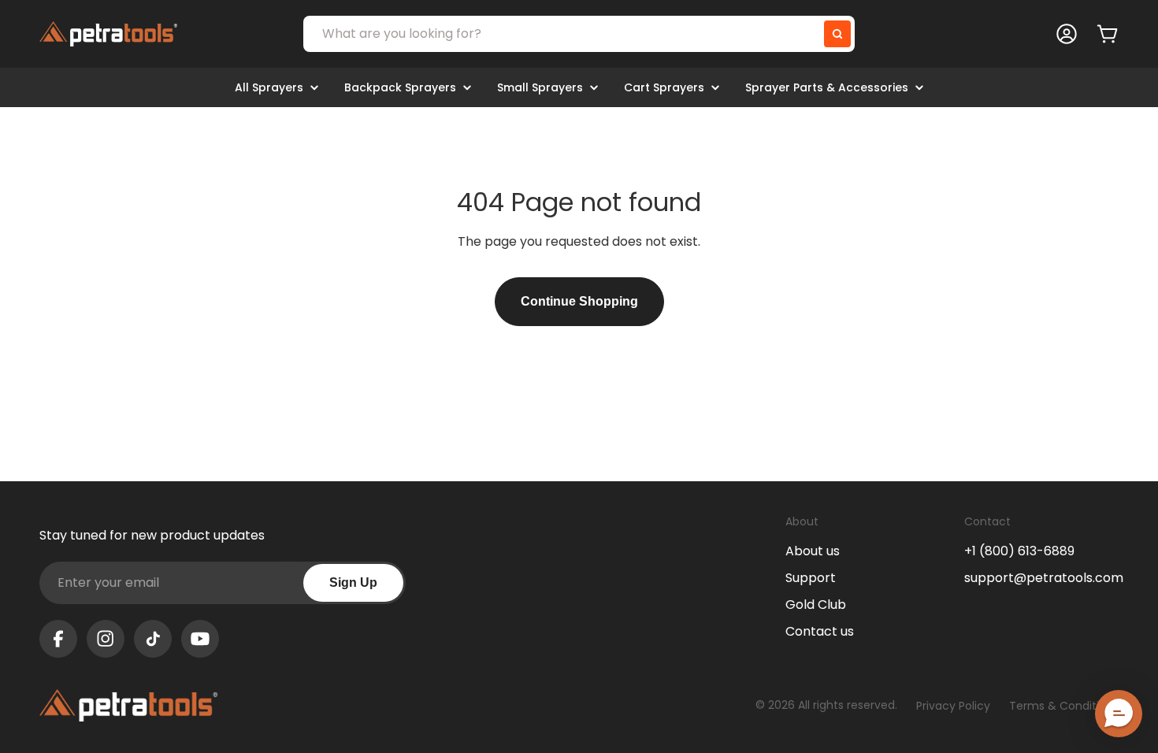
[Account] (1067, 34)
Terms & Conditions (1064, 706)
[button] (1118, 713)
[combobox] (579, 34)
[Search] (837, 33)
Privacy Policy (953, 706)
